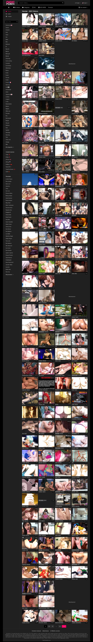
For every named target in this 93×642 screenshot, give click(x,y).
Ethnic (45, 500)
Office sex (8, 111)
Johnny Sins (8, 226)
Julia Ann (8, 186)
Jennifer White (9, 264)
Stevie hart (57, 331)
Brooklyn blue (58, 186)
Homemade (8, 89)
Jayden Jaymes (9, 252)
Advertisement (72, 63)
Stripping (28, 477)
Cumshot (8, 63)
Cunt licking (8, 65)
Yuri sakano (74, 433)
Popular (9, 11)
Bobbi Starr (8, 269)
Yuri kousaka (41, 331)
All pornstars (9, 274)
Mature (7, 106)
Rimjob (7, 120)
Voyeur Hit (85, 520)
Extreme (43, 69)
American (8, 25)
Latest (9, 13)
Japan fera (24, 389)
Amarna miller (74, 375)
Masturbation (9, 103)
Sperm (44, 491)
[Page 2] (64, 626)
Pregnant (74, 113)
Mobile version (55, 630)
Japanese (8, 94)
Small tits (24, 579)
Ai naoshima (57, 157)
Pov (6, 115)
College (40, 26)
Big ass (26, 84)
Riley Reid (8, 202)
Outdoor (57, 26)
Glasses (23, 186)
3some (7, 27)
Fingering (61, 520)
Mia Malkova (8, 243)
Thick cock (8, 139)
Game (44, 128)
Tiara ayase (57, 107)
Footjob (60, 579)
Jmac (7, 188)
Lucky (7, 101)
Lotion (23, 84)
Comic (44, 157)
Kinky (63, 375)
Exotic (7, 72)
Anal (7, 32)
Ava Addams (8, 231)
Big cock (26, 331)
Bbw (7, 41)
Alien (40, 69)
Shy (56, 346)
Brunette (44, 26)
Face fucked (60, 622)
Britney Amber (9, 195)
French (7, 82)
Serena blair (57, 491)
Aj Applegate (8, 259)
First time (40, 389)
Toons (73, 26)
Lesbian (7, 96)
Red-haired (8, 118)
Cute (73, 128)
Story (23, 608)
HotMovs (8, 164)
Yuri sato (24, 593)
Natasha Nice (9, 210)
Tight (23, 520)
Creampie (24, 288)
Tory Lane (8, 240)
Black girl (8, 53)
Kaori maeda (74, 564)
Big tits (7, 51)
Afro (26, 113)
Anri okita (57, 433)
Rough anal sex (25, 375)
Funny (23, 200)
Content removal (36, 630)
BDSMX (36, 26)
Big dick (7, 49)
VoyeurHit (8, 166)
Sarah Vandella (9, 221)
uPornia (7, 159)
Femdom (57, 579)
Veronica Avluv (9, 207)
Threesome (45, 389)
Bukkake (40, 360)
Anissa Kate (8, 214)
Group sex (24, 26)
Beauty (76, 26)
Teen (7, 137)
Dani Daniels (8, 250)
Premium (50, 7)
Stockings (8, 132)
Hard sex (8, 84)
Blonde (7, 56)
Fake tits (73, 579)
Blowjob (60, 215)
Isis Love (8, 190)
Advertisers (46, 630)
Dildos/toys (8, 68)
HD (35, 7)
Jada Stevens (9, 257)
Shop (56, 84)
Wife (7, 144)
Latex (75, 142)
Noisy (62, 186)
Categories (26, 7)
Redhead (27, 317)
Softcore (8, 125)
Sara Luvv (8, 183)
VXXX (36, 84)
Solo (7, 127)
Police (77, 491)
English (85, 2)
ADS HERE (43, 7)
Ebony (7, 70)
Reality (44, 346)
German (40, 404)
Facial (7, 75)
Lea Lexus (8, 248)
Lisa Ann (8, 267)
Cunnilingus (62, 200)
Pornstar (8, 113)
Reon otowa (57, 448)
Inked (7, 92)
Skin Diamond (9, 245)
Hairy (26, 157)
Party (59, 273)
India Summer (9, 198)
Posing (23, 40)
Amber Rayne (9, 238)
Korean (73, 84)
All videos (17, 7)
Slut (23, 55)
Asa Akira (8, 219)
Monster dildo (74, 346)
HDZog (7, 162)
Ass (6, 37)
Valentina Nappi (9, 236)
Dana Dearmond (9, 262)
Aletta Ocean (9, 224)
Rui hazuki (74, 215)
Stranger (62, 491)
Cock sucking (9, 60)
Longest (9, 16)
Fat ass (7, 77)
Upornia (69, 26)
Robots (40, 579)
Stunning (8, 134)
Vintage (7, 142)
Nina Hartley (8, 181)
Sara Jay (8, 271)
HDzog (52, 346)
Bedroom (8, 44)
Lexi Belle (8, 233)
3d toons (44, 40)
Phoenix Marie (9, 193)
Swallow (24, 535)
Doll (73, 142)
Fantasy (75, 40)
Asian (7, 34)
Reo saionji (41, 500)
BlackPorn (85, 40)
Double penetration (42, 608)
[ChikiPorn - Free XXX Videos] (10, 2)
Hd (6, 87)
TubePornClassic (9, 169)
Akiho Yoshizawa (9, 205)
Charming (8, 58)
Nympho (40, 40)
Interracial (61, 26)
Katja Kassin (8, 217)
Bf (6, 46)
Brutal (56, 622)
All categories (9, 147)
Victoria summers (25, 128)
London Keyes (9, 179)
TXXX (7, 154)
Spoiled (7, 130)
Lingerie (7, 99)
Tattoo (43, 142)
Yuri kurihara (41, 564)
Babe (7, 39)
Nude (27, 40)
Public (40, 535)
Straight (77, 2)
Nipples (7, 108)
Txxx (53, 26)
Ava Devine (8, 229)
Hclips (86, 84)
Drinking (62, 331)
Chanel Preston (9, 255)
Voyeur (73, 520)
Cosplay (57, 40)
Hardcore (74, 171)
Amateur (8, 29)
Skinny (44, 244)
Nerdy (40, 477)
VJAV (7, 171)
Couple (56, 215)
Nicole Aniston (9, 200)
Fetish (7, 79)
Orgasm (42, 433)
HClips (7, 157)
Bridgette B (8, 212)
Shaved (7, 123)
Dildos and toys (27, 55)
